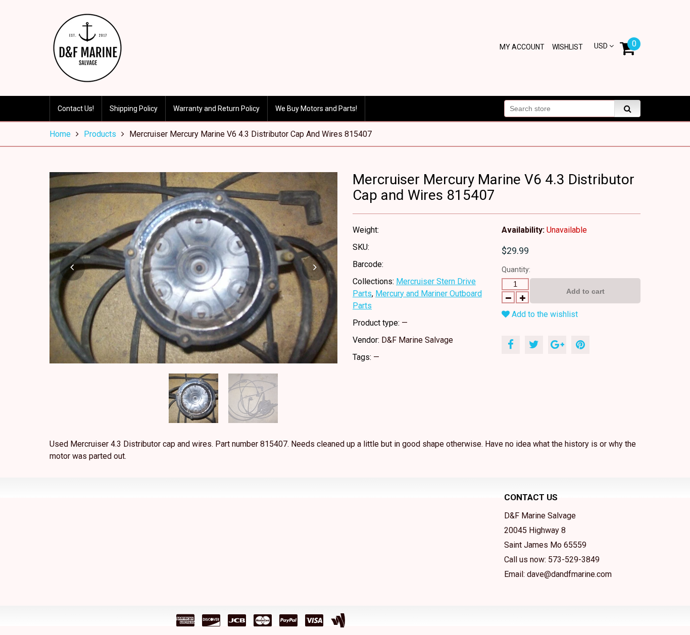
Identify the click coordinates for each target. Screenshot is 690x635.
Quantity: (516, 270)
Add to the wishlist (544, 314)
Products (100, 134)
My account (522, 47)
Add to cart (585, 291)
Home (60, 134)
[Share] (511, 345)
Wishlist (567, 47)
